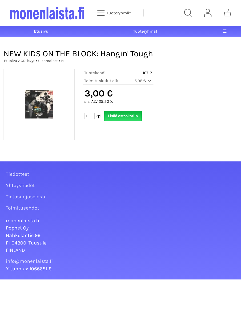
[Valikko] (224, 31)
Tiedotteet (17, 174)
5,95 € (140, 80)
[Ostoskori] (227, 13)
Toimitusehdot (22, 208)
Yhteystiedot (20, 185)
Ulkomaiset (48, 60)
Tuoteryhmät (145, 31)
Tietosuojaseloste (26, 196)
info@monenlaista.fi (29, 261)
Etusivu (41, 31)
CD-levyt (28, 60)
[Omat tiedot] (208, 13)
